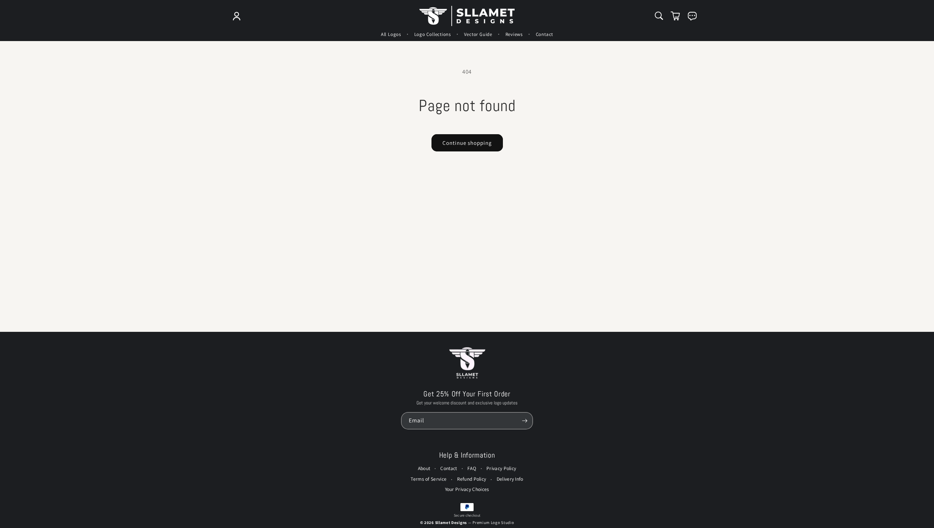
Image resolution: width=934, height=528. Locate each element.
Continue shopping (467, 142)
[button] (659, 16)
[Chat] (692, 16)
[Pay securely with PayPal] (467, 507)
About (424, 468)
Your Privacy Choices (467, 489)
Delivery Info (510, 479)
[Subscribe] (524, 420)
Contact (448, 468)
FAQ (471, 468)
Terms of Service (428, 479)
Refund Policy (471, 479)
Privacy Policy (501, 468)
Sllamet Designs (451, 522)
